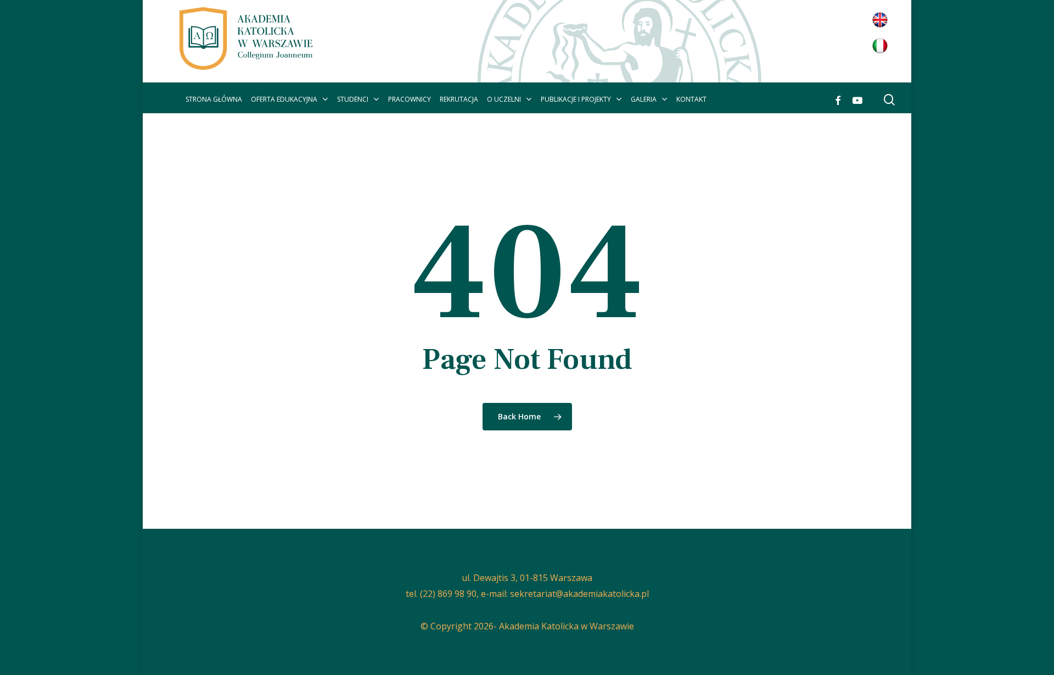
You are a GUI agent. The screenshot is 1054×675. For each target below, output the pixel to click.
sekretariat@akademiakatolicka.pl (579, 594)
